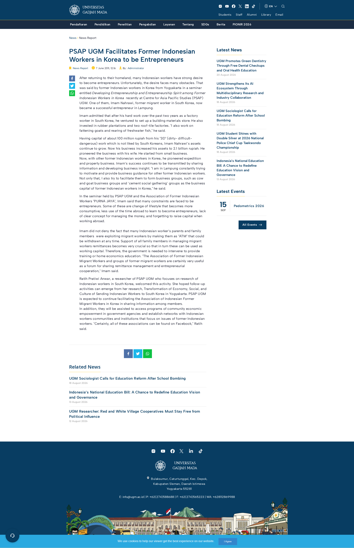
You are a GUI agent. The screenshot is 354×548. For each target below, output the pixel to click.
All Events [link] (249, 224)
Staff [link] (239, 14)
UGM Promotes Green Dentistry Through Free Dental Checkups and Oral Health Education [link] (241, 65)
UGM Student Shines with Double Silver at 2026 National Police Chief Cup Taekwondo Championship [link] (240, 141)
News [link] (73, 38)
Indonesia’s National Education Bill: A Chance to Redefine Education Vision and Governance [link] (134, 395)
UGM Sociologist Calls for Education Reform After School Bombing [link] (127, 378)
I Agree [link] (228, 541)
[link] (91, 9)
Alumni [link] (252, 14)
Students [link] (224, 14)
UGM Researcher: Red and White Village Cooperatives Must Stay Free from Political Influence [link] (134, 414)
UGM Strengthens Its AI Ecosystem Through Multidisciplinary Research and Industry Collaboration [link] (240, 91)
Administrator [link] (136, 68)
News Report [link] (87, 38)
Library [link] (266, 14)
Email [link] (279, 14)
